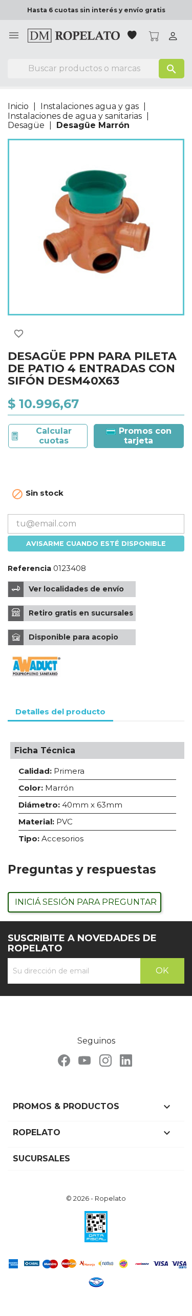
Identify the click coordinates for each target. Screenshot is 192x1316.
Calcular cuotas (54, 435)
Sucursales (41, 1158)
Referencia (29, 568)
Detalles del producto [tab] (60, 711)
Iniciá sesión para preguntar (86, 902)
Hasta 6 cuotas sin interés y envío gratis (96, 10)
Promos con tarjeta (144, 435)
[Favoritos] (133, 36)
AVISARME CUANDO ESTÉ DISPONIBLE (96, 543)
